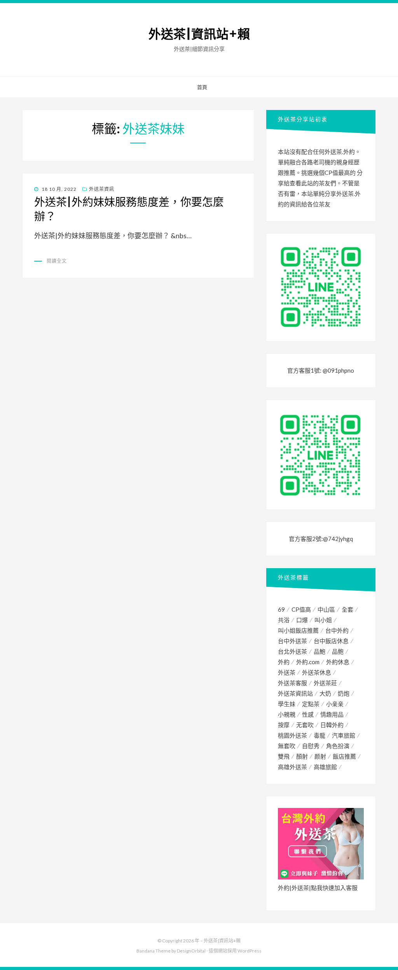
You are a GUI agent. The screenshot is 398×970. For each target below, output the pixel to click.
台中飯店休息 (331, 640)
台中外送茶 (292, 640)
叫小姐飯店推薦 (298, 630)
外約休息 (337, 661)
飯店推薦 (344, 756)
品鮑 (319, 651)
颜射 (320, 756)
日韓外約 (332, 724)
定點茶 (310, 703)
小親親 (286, 714)
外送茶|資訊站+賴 (199, 34)
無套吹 (286, 745)
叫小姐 (323, 619)
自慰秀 (310, 745)
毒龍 (319, 735)
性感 (308, 714)
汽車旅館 (343, 735)
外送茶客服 (292, 682)
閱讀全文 (57, 261)
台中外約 (337, 630)
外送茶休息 (316, 672)
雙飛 (284, 756)
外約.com (307, 661)
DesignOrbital (191, 951)
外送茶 (286, 672)
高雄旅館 (325, 766)
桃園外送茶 (292, 735)
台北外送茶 (292, 651)
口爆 (302, 619)
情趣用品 (332, 714)
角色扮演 (337, 745)
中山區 (326, 609)
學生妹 (286, 703)
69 (281, 609)
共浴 (284, 619)
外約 (284, 661)
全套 (347, 609)
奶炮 (343, 693)
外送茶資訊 (101, 189)
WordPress (249, 951)
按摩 (284, 724)
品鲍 (338, 651)
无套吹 (305, 724)
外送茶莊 (325, 682)
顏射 (302, 756)
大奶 (325, 693)
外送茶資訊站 (295, 693)
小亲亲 (335, 703)
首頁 (202, 87)
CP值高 (301, 609)
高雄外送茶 (292, 766)
